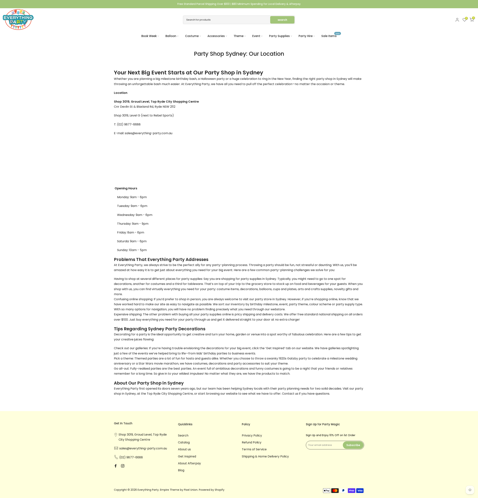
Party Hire (306, 36)
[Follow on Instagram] (122, 466)
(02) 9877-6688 (129, 124)
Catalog (184, 442)
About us (184, 449)
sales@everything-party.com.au (148, 133)
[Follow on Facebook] (115, 466)
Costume (192, 36)
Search (183, 435)
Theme (238, 36)
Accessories (216, 36)
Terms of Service (254, 449)
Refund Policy (251, 442)
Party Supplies (279, 36)
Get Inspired (187, 456)
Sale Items (330, 36)
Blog (181, 470)
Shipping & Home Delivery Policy (265, 456)
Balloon (170, 36)
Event (256, 36)
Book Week (149, 36)
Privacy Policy (252, 435)
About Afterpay (189, 463)
